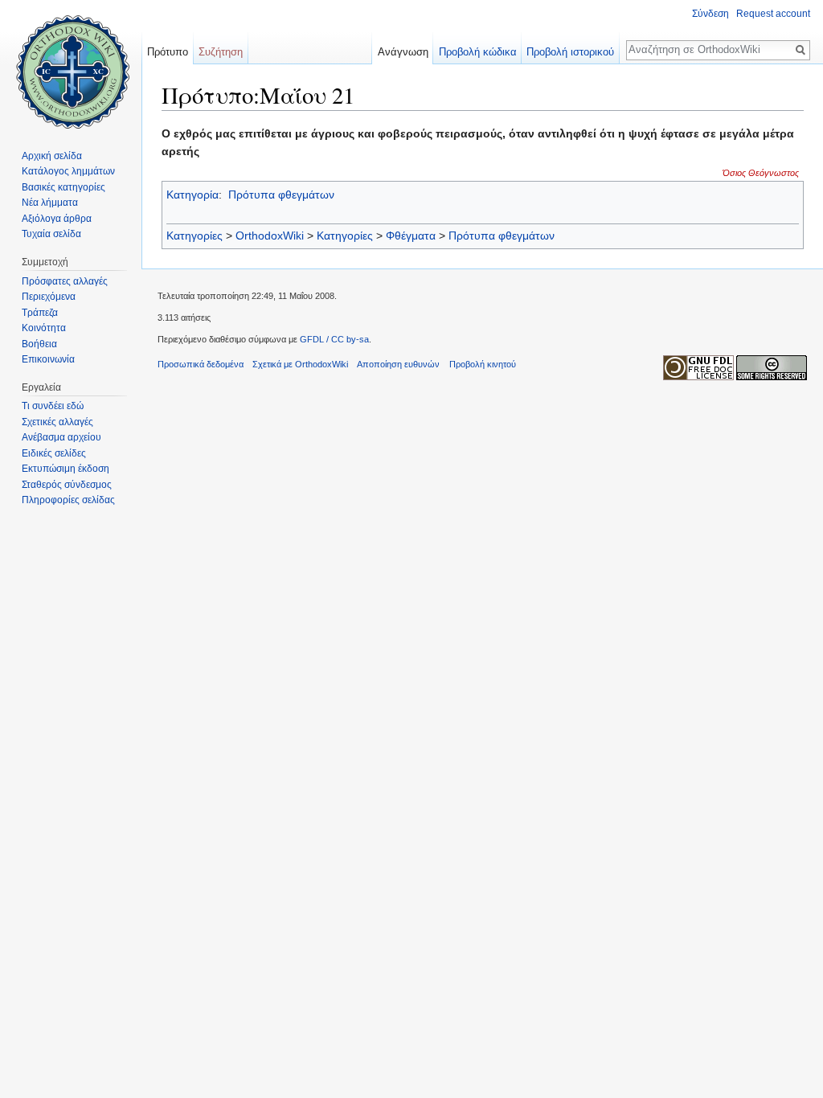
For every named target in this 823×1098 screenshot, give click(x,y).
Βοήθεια (39, 344)
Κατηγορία (192, 194)
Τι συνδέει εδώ (53, 406)
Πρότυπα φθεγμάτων (281, 194)
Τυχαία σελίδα (51, 234)
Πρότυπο (167, 52)
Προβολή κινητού (482, 364)
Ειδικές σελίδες (54, 453)
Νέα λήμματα (50, 202)
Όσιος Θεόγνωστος (761, 173)
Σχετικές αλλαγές (57, 422)
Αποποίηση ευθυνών (398, 364)
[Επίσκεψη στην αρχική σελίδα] (70, 64)
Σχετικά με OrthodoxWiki (300, 364)
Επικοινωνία (48, 359)
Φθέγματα (411, 235)
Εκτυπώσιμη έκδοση (65, 468)
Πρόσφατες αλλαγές (65, 281)
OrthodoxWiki (269, 235)
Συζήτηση (221, 52)
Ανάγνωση (403, 52)
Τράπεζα (40, 312)
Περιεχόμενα (49, 296)
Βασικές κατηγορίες (63, 187)
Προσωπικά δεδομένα (201, 364)
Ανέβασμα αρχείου (61, 437)
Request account (773, 13)
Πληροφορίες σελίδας (68, 500)
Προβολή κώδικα (478, 52)
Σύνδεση (710, 13)
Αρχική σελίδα (52, 156)
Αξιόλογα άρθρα (57, 218)
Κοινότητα (44, 328)
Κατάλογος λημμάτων (68, 171)
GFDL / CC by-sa (334, 339)
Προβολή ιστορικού (570, 52)
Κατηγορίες (194, 235)
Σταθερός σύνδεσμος (67, 484)
